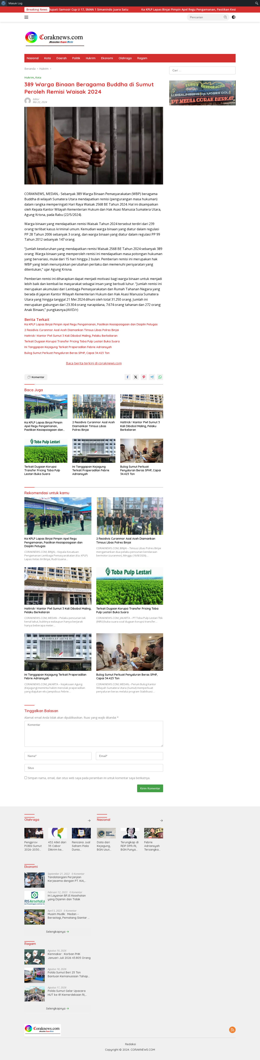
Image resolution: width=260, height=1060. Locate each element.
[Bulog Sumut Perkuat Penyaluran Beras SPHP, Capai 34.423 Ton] (141, 451)
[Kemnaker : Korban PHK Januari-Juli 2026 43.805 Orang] (34, 957)
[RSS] (232, 1030)
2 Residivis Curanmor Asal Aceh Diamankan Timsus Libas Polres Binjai (71, 330)
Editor (36, 99)
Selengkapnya (56, 932)
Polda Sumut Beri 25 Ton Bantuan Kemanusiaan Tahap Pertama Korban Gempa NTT (68, 974)
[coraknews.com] (54, 40)
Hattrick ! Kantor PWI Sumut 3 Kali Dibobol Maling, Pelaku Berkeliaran (70, 336)
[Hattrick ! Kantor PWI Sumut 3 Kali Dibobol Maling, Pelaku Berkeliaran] (141, 406)
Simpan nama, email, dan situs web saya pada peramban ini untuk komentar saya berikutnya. (89, 778)
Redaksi (130, 1044)
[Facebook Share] (128, 377)
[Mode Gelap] (234, 17)
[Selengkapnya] (89, 821)
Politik (76, 58)
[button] (225, 17)
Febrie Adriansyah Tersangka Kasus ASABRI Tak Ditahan (153, 846)
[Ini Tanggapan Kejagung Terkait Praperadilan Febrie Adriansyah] (93, 451)
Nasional (33, 58)
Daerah (61, 58)
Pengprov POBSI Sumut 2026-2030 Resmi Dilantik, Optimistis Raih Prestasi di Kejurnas (33, 846)
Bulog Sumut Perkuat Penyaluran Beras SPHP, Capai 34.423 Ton (66, 353)
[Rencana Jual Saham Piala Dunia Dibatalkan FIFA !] (81, 833)
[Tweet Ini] (136, 377)
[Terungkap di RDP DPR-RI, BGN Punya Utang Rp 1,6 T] (130, 833)
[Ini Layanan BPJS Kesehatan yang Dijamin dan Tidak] (34, 898)
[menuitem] (3, 3)
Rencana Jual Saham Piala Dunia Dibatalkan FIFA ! (81, 846)
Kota (47, 58)
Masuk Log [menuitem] (15, 3)
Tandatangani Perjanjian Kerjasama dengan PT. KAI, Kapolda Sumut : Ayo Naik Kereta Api (66, 879)
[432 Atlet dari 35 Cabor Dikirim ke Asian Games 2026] (57, 833)
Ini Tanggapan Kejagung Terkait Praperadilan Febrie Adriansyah (68, 347)
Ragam (142, 58)
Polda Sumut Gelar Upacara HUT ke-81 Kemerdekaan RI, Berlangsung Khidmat (67, 992)
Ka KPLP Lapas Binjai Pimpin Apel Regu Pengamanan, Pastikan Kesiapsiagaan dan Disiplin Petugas (172, 9)
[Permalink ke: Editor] (27, 100)
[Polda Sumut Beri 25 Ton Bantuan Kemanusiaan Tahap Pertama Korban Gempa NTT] (34, 975)
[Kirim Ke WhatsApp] (160, 377)
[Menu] (27, 17)
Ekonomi (107, 58)
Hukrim (90, 58)
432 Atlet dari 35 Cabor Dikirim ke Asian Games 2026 (57, 846)
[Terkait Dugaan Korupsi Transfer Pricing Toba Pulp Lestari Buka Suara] (45, 451)
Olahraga (125, 58)
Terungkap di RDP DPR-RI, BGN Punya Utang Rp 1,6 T (130, 846)
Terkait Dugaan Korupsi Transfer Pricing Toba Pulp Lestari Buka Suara (72, 341)
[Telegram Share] (152, 377)
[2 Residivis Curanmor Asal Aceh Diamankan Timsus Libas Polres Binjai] (93, 406)
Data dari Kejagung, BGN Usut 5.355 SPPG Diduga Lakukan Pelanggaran (105, 846)
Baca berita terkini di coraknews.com (94, 363)
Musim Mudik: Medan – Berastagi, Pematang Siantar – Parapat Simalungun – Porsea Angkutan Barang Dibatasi (68, 916)
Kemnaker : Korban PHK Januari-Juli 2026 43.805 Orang (69, 955)
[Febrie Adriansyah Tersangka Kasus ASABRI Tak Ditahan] (153, 833)
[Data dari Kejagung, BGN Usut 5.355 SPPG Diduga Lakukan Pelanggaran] (106, 833)
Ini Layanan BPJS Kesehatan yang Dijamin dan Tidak (67, 897)
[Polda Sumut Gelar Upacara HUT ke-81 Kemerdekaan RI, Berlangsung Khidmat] (34, 993)
